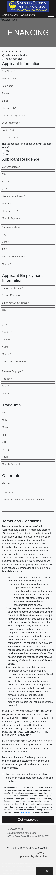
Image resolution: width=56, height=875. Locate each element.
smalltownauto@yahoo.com (21, 833)
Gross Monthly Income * (14, 361)
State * (5, 181)
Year (4, 412)
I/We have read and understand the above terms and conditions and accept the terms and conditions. (29, 777)
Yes (7, 151)
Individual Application (16, 55)
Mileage (6, 449)
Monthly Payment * (11, 218)
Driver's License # (11, 123)
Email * (5, 101)
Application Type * (11, 51)
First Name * (8, 71)
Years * (5, 347)
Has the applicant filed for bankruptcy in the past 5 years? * (27, 145)
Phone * (6, 93)
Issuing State (8, 130)
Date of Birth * (9, 108)
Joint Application (14, 59)
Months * (6, 203)
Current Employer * (11, 295)
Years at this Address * (13, 196)
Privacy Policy (25, 812)
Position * (7, 332)
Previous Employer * (12, 371)
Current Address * (11, 167)
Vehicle (6, 483)
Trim (4, 435)
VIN (4, 442)
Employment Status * (12, 288)
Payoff (5, 457)
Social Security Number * (15, 115)
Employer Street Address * (15, 303)
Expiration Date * (10, 137)
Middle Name (9, 78)
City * (4, 174)
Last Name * (8, 86)
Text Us (45, 871)
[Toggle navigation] (51, 15)
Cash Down (8, 492)
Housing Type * (10, 211)
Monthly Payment (11, 464)
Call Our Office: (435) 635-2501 (21, 15)
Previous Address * (11, 227)
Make (5, 420)
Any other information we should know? (24, 499)
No (7, 154)
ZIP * (4, 189)
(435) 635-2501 (15, 829)
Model (5, 427)
